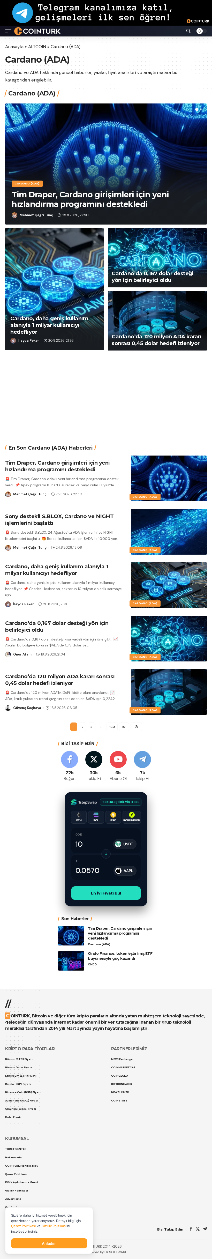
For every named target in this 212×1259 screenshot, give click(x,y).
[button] (197, 109)
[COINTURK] (37, 31)
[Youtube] (118, 766)
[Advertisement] (108, 393)
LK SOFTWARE (115, 1252)
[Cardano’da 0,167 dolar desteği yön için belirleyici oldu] (157, 258)
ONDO (92, 964)
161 (124, 727)
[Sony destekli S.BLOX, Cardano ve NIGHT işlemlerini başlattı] (169, 532)
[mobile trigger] (9, 31)
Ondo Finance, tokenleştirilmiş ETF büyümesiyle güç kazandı (120, 956)
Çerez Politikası (23, 1226)
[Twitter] (93, 766)
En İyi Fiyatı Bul (106, 893)
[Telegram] (142, 766)
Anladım (49, 1243)
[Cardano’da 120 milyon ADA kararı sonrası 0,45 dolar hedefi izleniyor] (157, 321)
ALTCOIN (37, 46)
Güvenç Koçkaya (27, 708)
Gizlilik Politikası (54, 1226)
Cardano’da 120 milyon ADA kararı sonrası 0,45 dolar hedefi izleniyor (156, 339)
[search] (188, 31)
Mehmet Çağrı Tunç (36, 215)
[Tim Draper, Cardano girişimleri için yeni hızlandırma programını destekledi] (169, 478)
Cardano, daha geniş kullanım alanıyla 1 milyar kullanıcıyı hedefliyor (49, 325)
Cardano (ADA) (27, 183)
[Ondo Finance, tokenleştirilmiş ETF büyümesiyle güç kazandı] (71, 961)
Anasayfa (14, 46)
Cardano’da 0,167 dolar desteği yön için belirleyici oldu (152, 276)
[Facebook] (69, 766)
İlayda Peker (28, 340)
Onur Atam (22, 654)
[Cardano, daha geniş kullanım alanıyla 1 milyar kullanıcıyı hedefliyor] (54, 289)
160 (112, 727)
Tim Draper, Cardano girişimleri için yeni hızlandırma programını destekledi (90, 199)
